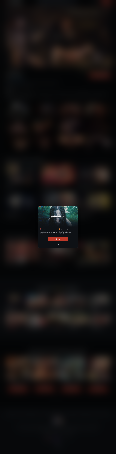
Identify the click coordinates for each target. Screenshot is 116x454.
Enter (58, 239)
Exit (58, 244)
